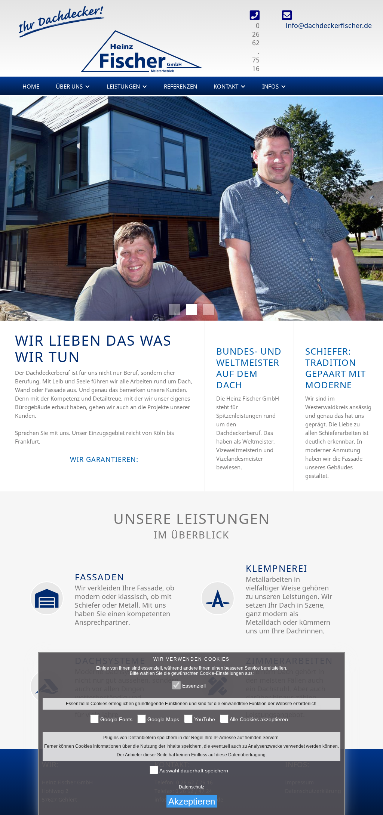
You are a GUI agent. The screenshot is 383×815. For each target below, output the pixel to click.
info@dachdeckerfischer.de (329, 25)
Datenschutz (191, 787)
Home (30, 86)
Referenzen (180, 86)
